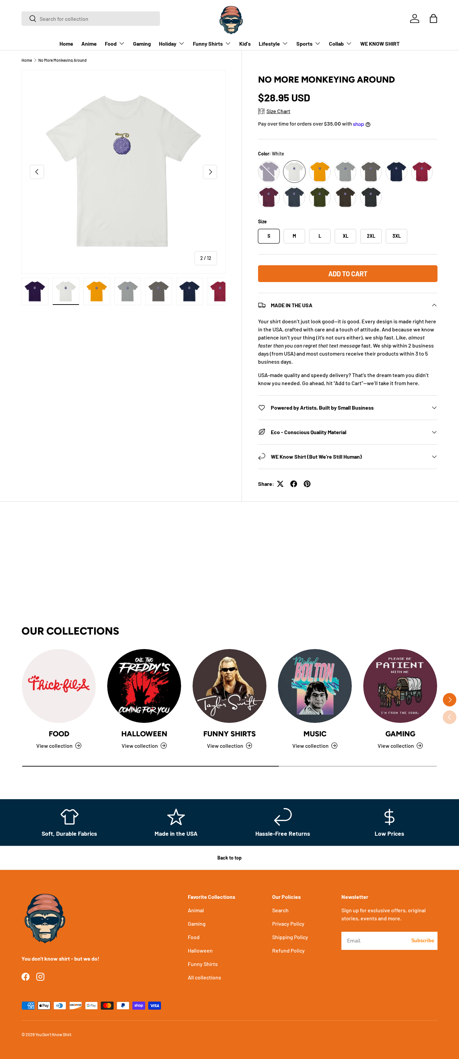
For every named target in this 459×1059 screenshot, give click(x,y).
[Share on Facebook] (293, 484)
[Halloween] (144, 686)
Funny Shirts (208, 43)
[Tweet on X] (280, 484)
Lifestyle (269, 43)
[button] (433, 18)
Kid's (245, 43)
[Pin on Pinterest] (307, 484)
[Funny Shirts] (229, 686)
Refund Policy (288, 950)
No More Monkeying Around (62, 60)
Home (66, 43)
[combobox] (91, 18)
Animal (196, 910)
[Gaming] (400, 686)
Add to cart (348, 274)
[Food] (59, 686)
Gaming (142, 43)
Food (111, 43)
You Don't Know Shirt (53, 1034)
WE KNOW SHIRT (380, 43)
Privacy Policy (288, 923)
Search (280, 910)
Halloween (144, 733)
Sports (304, 43)
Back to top (229, 858)
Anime (89, 43)
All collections (204, 977)
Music (315, 733)
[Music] (315, 686)
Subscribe (422, 940)
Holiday (167, 43)
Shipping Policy (290, 937)
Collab (336, 43)
